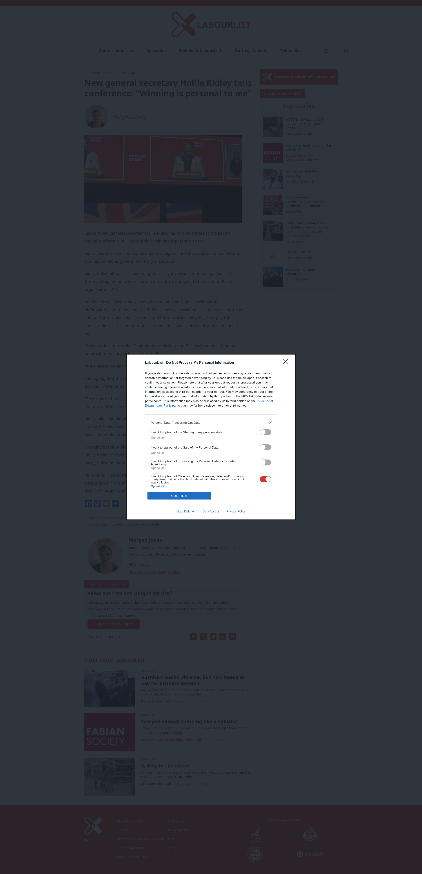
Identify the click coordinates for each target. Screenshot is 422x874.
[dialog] (211, 437)
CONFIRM (179, 496)
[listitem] (211, 422)
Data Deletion (186, 511)
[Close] (287, 363)
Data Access (211, 511)
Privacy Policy (236, 511)
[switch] (265, 432)
